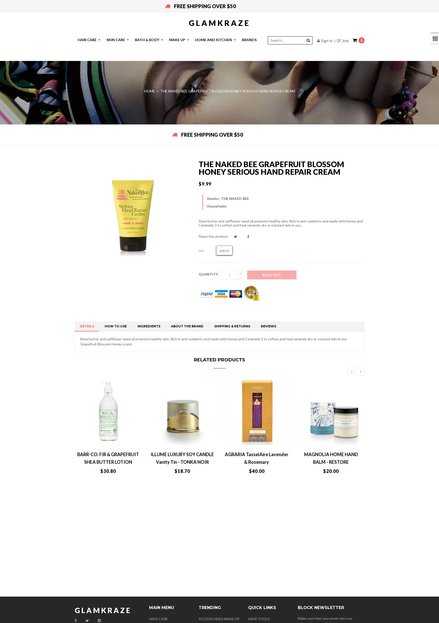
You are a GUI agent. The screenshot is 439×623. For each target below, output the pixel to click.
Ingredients (148, 326)
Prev (351, 371)
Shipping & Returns (232, 326)
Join (345, 40)
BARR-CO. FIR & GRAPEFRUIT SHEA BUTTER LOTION (108, 458)
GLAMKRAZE (219, 22)
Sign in (326, 40)
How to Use (116, 326)
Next (360, 371)
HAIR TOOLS (259, 619)
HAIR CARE (158, 619)
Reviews (268, 326)
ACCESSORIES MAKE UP (219, 619)
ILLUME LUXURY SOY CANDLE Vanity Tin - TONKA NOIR (182, 458)
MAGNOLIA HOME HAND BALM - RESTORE (331, 458)
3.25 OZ (224, 250)
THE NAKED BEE (235, 198)
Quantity (208, 274)
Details (87, 326)
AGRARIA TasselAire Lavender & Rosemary (256, 458)
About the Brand (187, 326)
